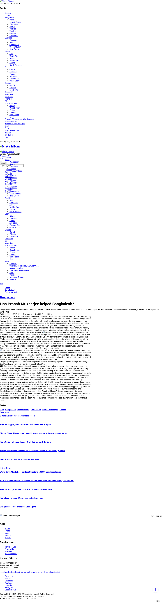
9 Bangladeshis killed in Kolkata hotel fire (18, 416)
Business (8, 38)
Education (13, 24)
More (7, 261)
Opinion (8, 83)
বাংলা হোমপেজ (156, 516)
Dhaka (12, 26)
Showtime (9, 96)
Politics (12, 29)
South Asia (13, 56)
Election (12, 169)
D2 (6, 101)
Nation (12, 173)
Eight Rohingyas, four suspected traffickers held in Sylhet (25, 424)
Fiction (12, 110)
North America (15, 65)
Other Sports (14, 81)
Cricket (12, 69)
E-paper (8, 13)
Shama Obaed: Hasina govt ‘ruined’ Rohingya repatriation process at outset (34, 433)
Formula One (14, 78)
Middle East (14, 60)
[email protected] (7, 572)
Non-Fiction (14, 115)
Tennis (12, 74)
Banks (11, 42)
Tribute (12, 112)
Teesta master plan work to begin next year (19, 459)
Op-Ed (12, 85)
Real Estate (14, 49)
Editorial (12, 87)
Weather (13, 31)
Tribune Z (9, 92)
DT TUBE (9, 135)
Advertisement (11, 554)
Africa (11, 58)
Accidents (13, 35)
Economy (13, 40)
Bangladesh (9, 17)
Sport (7, 67)
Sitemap (8, 551)
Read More (4, 412)
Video (7, 533)
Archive (8, 133)
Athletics (13, 76)
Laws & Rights (15, 22)
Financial (8, 99)
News (7, 160)
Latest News (5, 468)
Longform (13, 90)
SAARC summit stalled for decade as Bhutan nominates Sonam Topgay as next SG (37, 481)
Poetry (12, 106)
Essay (11, 117)
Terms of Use (10, 547)
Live (6, 137)
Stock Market (15, 47)
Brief (7, 126)
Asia (11, 54)
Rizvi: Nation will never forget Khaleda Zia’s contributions (25, 442)
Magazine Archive (12, 130)
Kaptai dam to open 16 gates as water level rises (21, 498)
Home (7, 15)
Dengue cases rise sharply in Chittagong (18, 507)
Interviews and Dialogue (15, 124)
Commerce (14, 45)
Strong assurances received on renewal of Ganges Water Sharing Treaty (32, 451)
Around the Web (11, 121)
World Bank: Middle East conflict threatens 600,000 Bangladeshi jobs (30, 472)
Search (8, 535)
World (7, 51)
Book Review (14, 108)
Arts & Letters (11, 103)
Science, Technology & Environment (20, 119)
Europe (12, 63)
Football (12, 72)
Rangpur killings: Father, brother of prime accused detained (26, 489)
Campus (12, 33)
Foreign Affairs (15, 171)
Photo (7, 128)
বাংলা (1, 158)
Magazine (9, 94)
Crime (11, 20)
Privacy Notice (11, 549)
